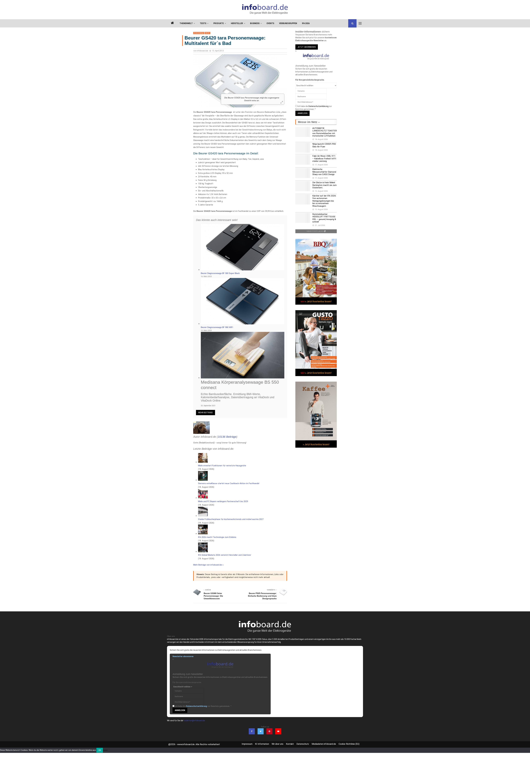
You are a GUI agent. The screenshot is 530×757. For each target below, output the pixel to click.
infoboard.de (202, 51)
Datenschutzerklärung (318, 106)
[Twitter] (261, 731)
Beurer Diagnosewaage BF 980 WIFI (217, 327)
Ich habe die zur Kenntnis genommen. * (203, 706)
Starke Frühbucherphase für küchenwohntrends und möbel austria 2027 (230, 519)
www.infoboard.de (186, 744)
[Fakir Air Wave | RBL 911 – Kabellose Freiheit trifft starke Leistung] (302, 160)
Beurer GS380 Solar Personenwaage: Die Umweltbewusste (213, 595)
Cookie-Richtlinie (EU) (349, 744)
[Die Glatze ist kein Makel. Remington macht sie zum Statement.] (302, 186)
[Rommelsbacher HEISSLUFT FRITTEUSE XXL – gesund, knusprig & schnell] (302, 218)
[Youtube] (278, 731)
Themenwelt (186, 23)
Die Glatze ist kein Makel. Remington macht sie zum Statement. (324, 185)
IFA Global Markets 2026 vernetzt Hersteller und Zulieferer (224, 555)
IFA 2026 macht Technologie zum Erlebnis (217, 537)
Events (270, 23)
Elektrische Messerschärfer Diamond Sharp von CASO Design (324, 172)
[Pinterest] (269, 731)
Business (254, 23)
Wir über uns (277, 744)
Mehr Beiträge (205, 412)
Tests (203, 23)
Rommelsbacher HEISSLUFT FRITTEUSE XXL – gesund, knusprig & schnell (324, 218)
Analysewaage (199, 33)
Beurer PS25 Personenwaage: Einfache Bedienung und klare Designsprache (262, 595)
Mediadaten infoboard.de (324, 744)
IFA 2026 (306, 23)
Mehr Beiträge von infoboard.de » (208, 565)
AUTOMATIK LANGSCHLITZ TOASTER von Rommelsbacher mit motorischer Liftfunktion (324, 132)
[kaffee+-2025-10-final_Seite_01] (316, 440)
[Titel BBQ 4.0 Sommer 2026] (316, 297)
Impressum (247, 744)
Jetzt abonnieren (307, 47)
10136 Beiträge (227, 436)
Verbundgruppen (288, 23)
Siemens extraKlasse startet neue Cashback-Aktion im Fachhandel (228, 483)
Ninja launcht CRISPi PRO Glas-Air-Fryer (324, 145)
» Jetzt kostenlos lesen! (318, 301)
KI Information (262, 744)
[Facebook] (252, 731)
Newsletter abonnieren (183, 656)
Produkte (218, 23)
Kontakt (290, 744)
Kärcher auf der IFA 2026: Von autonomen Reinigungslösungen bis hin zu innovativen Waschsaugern (324, 201)
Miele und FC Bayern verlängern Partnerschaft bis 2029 (223, 501)
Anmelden (302, 113)
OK (99, 750)
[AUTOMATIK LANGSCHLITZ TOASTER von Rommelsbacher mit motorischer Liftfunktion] (302, 132)
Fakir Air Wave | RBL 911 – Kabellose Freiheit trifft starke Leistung (324, 158)
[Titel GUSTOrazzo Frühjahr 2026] (316, 368)
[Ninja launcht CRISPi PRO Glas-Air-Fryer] (302, 148)
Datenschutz (302, 744)
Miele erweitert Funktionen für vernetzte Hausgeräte (222, 465)
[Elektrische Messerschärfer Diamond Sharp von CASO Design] (302, 173)
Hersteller (237, 23)
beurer (207, 33)
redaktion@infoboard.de (194, 720)
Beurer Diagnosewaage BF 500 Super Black (220, 273)
